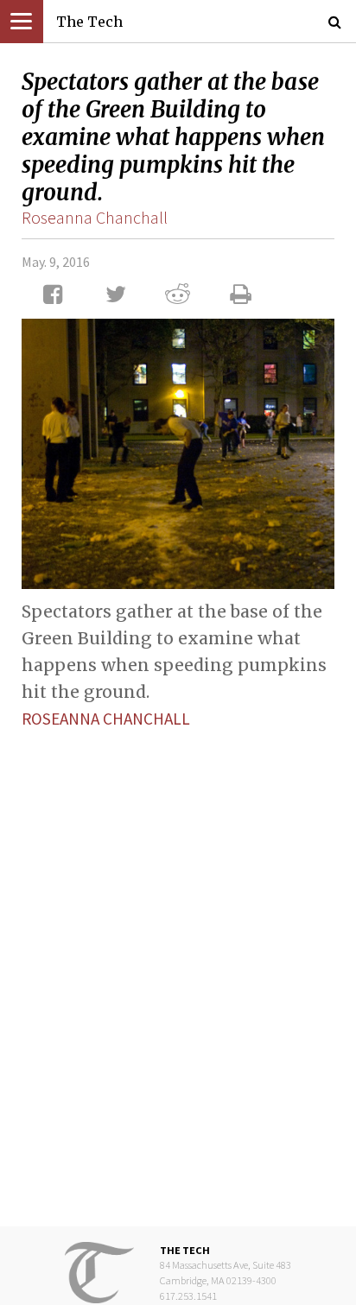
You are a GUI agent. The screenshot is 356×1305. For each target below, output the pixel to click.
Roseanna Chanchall (95, 217)
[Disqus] (178, 964)
